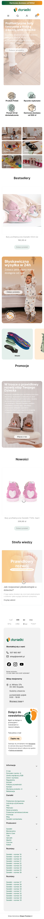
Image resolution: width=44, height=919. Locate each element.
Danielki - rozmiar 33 (14, 896)
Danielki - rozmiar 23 (14, 866)
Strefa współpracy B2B (14, 775)
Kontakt (9, 782)
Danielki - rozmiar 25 (14, 870)
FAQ (7, 805)
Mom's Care (10, 833)
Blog (8, 817)
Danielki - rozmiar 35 (14, 900)
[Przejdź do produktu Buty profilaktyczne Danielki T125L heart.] (22, 491)
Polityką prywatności (16, 750)
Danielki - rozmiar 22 (13, 863)
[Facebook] (9, 664)
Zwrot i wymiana (12, 778)
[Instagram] (15, 664)
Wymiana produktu (13, 789)
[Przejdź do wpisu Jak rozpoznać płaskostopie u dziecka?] (22, 566)
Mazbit (8, 840)
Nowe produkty (12, 810)
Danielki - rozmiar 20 (14, 859)
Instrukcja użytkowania (14, 803)
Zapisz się (14, 738)
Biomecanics (11, 831)
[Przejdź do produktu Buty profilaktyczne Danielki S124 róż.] (22, 210)
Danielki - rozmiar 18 (13, 854)
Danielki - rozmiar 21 (13, 861)
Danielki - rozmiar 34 (14, 898)
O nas (8, 771)
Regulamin (32, 743)
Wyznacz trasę (15, 701)
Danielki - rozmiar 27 (13, 882)
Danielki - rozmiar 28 (14, 884)
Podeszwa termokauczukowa (17, 812)
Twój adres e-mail (14, 733)
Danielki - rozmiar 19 (13, 857)
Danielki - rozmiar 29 (14, 887)
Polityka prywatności (14, 784)
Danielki (9, 829)
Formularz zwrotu (13, 773)
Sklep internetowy (19, 916)
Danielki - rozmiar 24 (14, 868)
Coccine (9, 842)
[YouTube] (21, 664)
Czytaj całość (9, 600)
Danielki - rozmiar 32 (14, 893)
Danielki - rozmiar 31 (13, 891)
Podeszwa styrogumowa (15, 801)
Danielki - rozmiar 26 (14, 872)
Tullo (8, 836)
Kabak (8, 845)
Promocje (9, 814)
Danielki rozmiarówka (14, 819)
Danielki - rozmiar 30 (14, 889)
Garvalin (9, 838)
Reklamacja (10, 791)
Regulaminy (10, 780)
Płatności (9, 808)
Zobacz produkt (22, 247)
